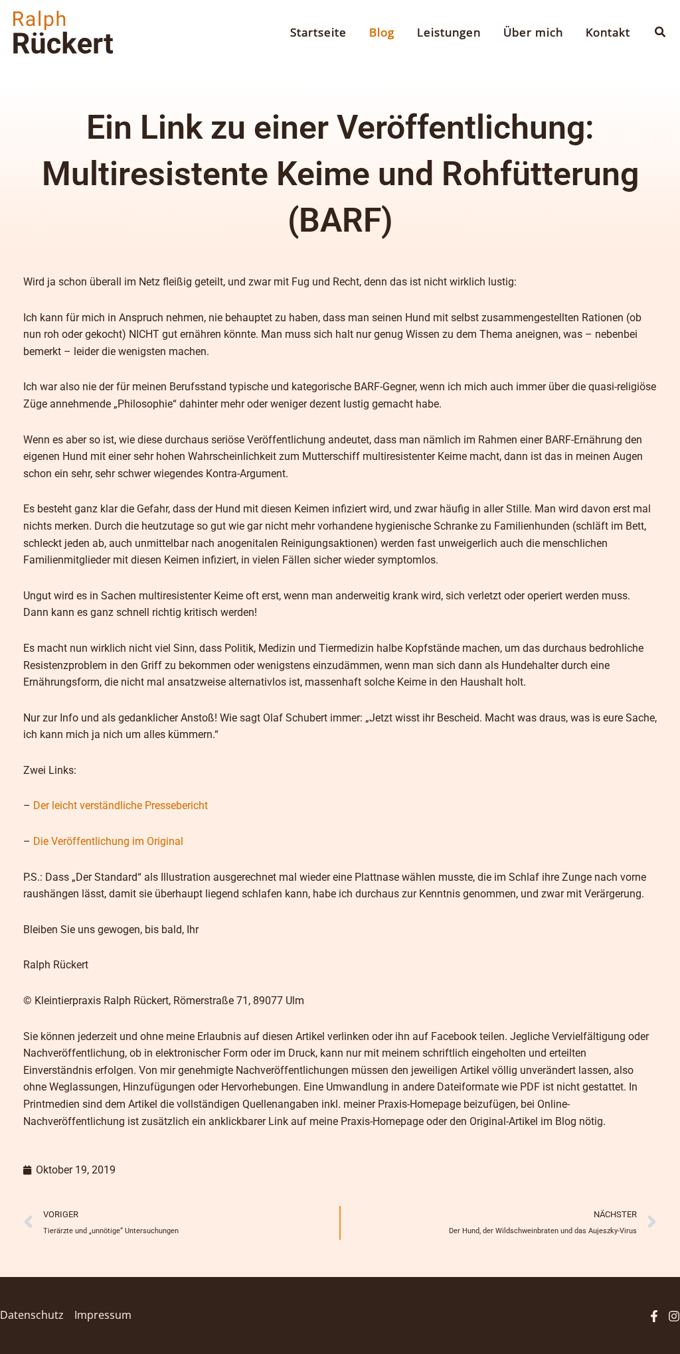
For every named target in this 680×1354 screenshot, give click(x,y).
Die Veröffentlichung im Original (108, 841)
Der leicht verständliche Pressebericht (120, 805)
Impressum (102, 1315)
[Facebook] (654, 1316)
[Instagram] (674, 1316)
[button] (661, 32)
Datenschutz (32, 1315)
